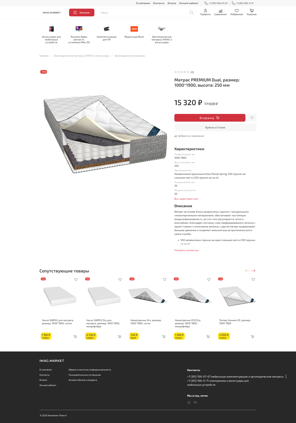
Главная (44, 55)
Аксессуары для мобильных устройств (51, 39)
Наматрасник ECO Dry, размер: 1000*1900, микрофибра (188, 323)
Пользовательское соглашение (85, 375)
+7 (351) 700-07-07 (218, 3)
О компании (143, 3)
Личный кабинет (188, 3)
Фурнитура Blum (134, 36)
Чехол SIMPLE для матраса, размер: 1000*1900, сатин (58, 322)
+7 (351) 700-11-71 (244, 3)
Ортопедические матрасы (130, 55)
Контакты (158, 3)
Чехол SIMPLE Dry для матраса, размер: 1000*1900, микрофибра (103, 323)
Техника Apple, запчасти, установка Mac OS (79, 39)
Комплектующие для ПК (107, 38)
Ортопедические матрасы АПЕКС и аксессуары (162, 39)
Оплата (172, 3)
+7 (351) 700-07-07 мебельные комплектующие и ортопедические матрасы (235, 376)
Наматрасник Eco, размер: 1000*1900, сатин (146, 322)
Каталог (85, 12)
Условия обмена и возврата (83, 380)
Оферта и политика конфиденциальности (90, 369)
